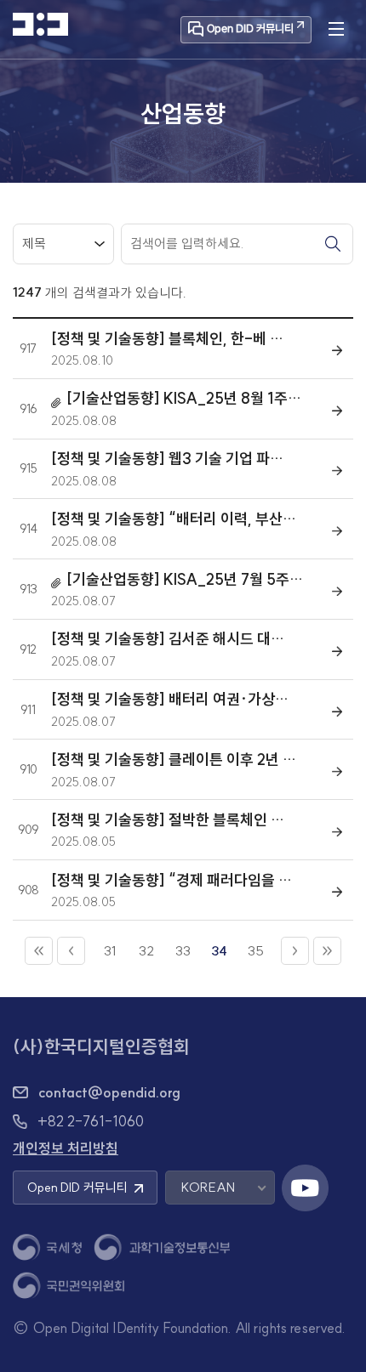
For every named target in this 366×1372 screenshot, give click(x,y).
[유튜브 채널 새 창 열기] (305, 1188)
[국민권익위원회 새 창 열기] (68, 1286)
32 (146, 951)
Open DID (77, 1187)
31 (110, 951)
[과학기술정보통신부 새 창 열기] (162, 1247)
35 (256, 951)
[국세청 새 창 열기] (47, 1247)
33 (183, 951)
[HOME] (40, 24)
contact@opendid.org (109, 1092)
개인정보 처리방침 (65, 1148)
